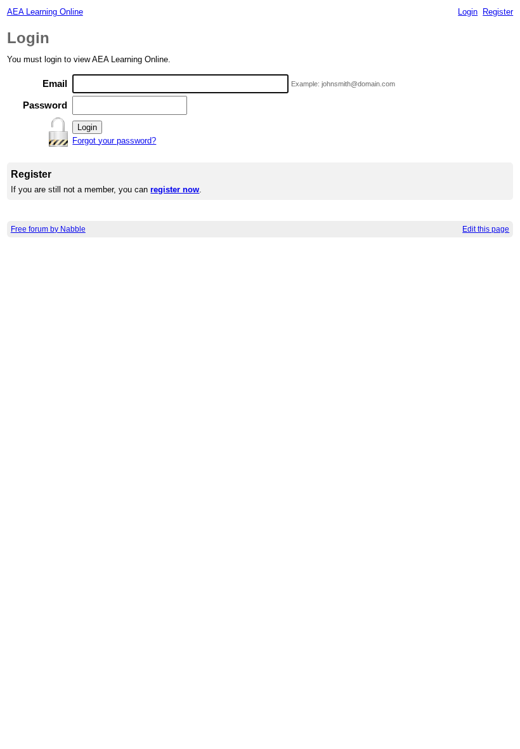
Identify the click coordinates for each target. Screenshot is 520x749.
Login (468, 12)
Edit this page (485, 229)
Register (498, 12)
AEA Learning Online (45, 12)
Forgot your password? (114, 140)
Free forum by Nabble (48, 229)
